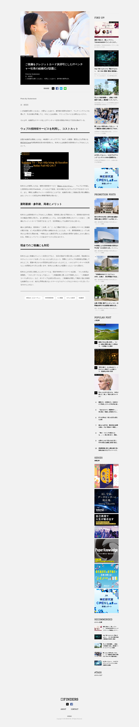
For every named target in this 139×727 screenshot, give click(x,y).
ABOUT (63, 709)
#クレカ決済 (71, 298)
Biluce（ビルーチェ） (65, 186)
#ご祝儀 (60, 298)
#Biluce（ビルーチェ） (33, 298)
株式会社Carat (25, 142)
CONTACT (74, 709)
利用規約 (69, 716)
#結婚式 (81, 298)
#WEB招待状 (49, 298)
